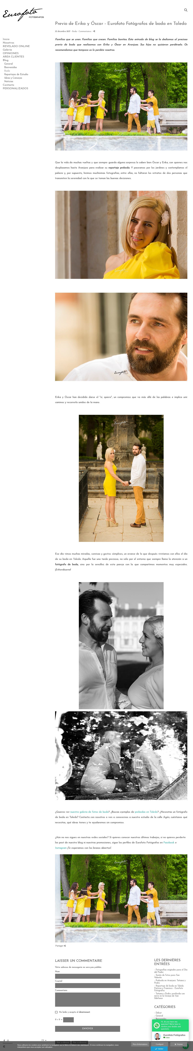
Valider (160, 1049)
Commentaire (61, 990)
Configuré (159, 1044)
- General (158, 1016)
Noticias (8, 81)
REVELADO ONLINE (16, 46)
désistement (84, 1012)
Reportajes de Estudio (16, 74)
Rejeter (179, 1044)
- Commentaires (84, 31)
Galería (7, 50)
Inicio (6, 39)
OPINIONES (11, 53)
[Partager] (94, 31)
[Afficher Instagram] (7, 1040)
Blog (5, 60)
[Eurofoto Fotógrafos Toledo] (23, 27)
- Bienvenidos (160, 1019)
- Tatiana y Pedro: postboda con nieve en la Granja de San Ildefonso (169, 996)
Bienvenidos (10, 67)
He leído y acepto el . (74, 1012)
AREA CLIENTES (13, 56)
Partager (59, 946)
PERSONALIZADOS (15, 88)
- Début (158, 1013)
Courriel (58, 981)
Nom (57, 972)
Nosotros (8, 43)
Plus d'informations (140, 1044)
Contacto (8, 85)
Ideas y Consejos (13, 78)
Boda (7, 71)
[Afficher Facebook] (4, 1040)
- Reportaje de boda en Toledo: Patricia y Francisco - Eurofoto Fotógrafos (169, 988)
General (8, 64)
